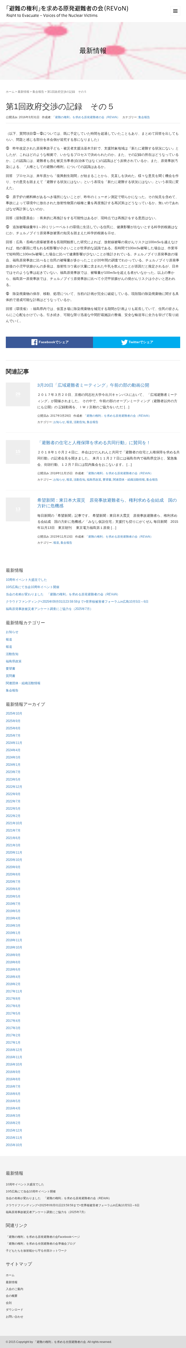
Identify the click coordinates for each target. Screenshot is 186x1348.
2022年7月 (13, 801)
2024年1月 (13, 764)
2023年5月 (13, 779)
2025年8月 (13, 728)
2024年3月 (13, 757)
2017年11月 (14, 991)
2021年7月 (13, 830)
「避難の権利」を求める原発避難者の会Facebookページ (43, 1237)
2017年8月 (13, 998)
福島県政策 (94, 479)
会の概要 (11, 1296)
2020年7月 (13, 881)
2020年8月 (13, 874)
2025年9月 (13, 721)
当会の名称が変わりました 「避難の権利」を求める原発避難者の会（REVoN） (63, 594)
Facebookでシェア (54, 342)
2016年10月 (14, 1064)
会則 (9, 1303)
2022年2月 (13, 816)
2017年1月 (13, 1042)
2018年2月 (13, 984)
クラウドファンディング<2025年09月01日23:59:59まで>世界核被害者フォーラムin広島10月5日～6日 (77, 601)
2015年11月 (14, 1138)
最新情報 (23, 91)
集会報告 (38, 91)
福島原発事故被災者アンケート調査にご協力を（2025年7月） (49, 609)
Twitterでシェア (141, 342)
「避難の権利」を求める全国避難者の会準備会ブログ (41, 1243)
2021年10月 (14, 823)
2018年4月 (13, 977)
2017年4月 (13, 1021)
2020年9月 (13, 867)
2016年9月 (13, 1072)
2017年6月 (13, 1006)
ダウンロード (14, 1309)
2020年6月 (13, 889)
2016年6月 (13, 1094)
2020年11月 (14, 852)
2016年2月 (13, 1123)
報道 (69, 422)
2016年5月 (13, 1101)
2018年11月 (14, 940)
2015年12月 (14, 1130)
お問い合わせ (14, 1316)
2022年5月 (13, 808)
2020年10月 (14, 860)
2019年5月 (13, 911)
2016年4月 (13, 1108)
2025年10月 (14, 713)
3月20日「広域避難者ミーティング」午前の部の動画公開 (93, 385)
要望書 (107, 479)
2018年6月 (13, 969)
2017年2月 (13, 1035)
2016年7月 (13, 1086)
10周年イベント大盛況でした (26, 580)
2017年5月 (13, 1013)
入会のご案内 (14, 1289)
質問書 (10, 676)
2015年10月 (14, 1145)
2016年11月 (14, 1057)
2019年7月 (13, 904)
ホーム (10, 91)
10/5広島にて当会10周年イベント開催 (32, 587)
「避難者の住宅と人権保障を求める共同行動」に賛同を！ (94, 442)
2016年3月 (13, 1115)
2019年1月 (13, 933)
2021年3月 (13, 845)
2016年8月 (13, 1079)
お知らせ (59, 422)
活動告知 (79, 422)
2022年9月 (13, 794)
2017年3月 (13, 1028)
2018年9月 (13, 955)
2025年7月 (13, 735)
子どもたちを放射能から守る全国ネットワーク (36, 1250)
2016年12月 (14, 1050)
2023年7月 (13, 772)
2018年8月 (13, 962)
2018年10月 (14, 947)
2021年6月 (13, 838)
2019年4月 (13, 918)
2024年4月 (13, 750)
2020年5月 (13, 896)
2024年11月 (14, 743)
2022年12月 (14, 787)
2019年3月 (13, 925)
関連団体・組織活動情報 (129, 479)
